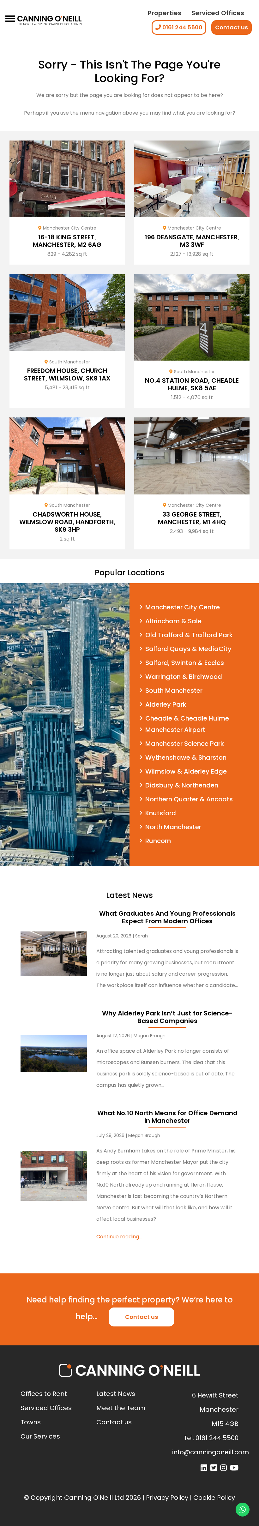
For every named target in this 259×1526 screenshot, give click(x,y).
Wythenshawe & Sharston (185, 757)
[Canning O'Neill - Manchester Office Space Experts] (49, 20)
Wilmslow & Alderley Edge (186, 771)
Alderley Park (165, 704)
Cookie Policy (214, 1497)
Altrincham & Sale (173, 621)
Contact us (231, 27)
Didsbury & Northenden (181, 785)
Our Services (40, 1436)
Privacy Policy (167, 1497)
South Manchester (173, 690)
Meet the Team (120, 1407)
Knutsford (160, 813)
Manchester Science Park (184, 743)
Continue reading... (119, 1236)
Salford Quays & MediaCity (188, 648)
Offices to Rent (44, 1393)
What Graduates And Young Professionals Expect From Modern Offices (167, 917)
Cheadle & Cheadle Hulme (187, 718)
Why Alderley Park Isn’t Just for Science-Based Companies (167, 1017)
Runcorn (158, 840)
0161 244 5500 (181, 27)
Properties (164, 13)
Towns (31, 1422)
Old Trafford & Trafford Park (189, 635)
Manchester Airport (175, 729)
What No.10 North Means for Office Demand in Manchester (167, 1117)
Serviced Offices (217, 13)
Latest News (115, 1393)
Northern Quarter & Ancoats (189, 799)
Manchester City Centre (182, 607)
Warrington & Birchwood (183, 676)
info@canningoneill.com (210, 1452)
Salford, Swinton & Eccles (184, 662)
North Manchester (173, 827)
